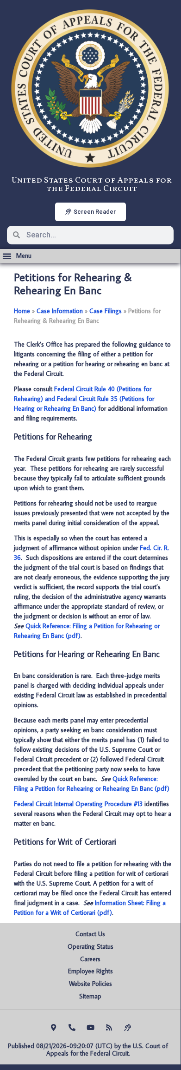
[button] (17, 256)
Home (22, 311)
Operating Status (90, 946)
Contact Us (90, 934)
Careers (90, 959)
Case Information (60, 311)
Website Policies (90, 983)
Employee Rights (90, 971)
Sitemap (90, 996)
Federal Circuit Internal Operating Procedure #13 (78, 804)
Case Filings (105, 311)
